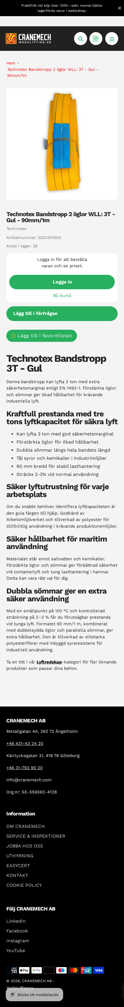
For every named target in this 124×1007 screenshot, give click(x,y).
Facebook (17, 931)
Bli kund (62, 295)
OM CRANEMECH (25, 826)
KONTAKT (17, 875)
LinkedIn (16, 921)
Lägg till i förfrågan (35, 313)
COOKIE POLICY (24, 885)
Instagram (17, 940)
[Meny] (111, 38)
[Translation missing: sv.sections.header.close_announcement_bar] (120, 8)
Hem (10, 63)
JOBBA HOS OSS (24, 846)
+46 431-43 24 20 (24, 743)
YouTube (15, 950)
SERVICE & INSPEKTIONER (35, 836)
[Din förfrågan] (95, 38)
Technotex (16, 228)
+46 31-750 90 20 (24, 767)
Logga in (62, 282)
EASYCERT (18, 865)
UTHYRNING (19, 855)
